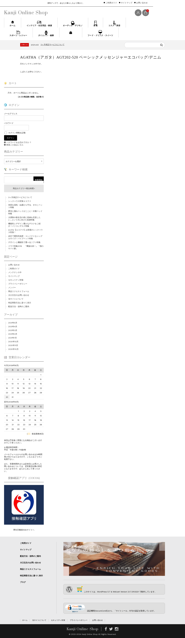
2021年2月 (12, 334)
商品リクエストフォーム (18, 291)
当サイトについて (15, 299)
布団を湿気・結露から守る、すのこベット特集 (25, 206)
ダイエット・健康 (46, 35)
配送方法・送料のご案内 (18, 306)
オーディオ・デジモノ (73, 25)
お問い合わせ (142, 3)
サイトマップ (126, 3)
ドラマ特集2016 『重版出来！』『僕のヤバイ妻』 (25, 247)
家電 (96, 25)
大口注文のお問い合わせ (18, 295)
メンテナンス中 (15, 272)
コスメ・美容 (114, 25)
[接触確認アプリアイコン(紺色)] (24, 523)
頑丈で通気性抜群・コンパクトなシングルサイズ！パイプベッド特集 (25, 237)
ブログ (23, 582)
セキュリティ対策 (15, 280)
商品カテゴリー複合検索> (24, 188)
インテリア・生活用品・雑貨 (39, 25)
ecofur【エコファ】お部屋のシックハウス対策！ (25, 231)
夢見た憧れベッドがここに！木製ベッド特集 (25, 212)
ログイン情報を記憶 (16, 133)
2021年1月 (12, 338)
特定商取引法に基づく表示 (19, 303)
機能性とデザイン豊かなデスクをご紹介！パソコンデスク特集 (24, 225)
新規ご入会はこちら (14, 145)
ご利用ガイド (111, 3)
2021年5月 (12, 323)
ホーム (13, 25)
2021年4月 (12, 326)
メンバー (12, 287)
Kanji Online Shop (26, 12)
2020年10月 (13, 349)
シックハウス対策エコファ (52, 45)
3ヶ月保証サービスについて (20, 197)
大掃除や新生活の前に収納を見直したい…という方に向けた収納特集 (24, 218)
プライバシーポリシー (17, 284)
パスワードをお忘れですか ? (18, 142)
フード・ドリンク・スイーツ (100, 35)
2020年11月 (13, 345)
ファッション (71, 35)
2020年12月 (13, 341)
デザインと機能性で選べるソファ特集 (24, 242)
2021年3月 (12, 330)
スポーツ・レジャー (18, 35)
